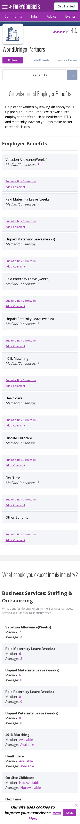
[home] (24, 8)
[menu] (5, 3)
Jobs (34, 16)
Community (13, 16)
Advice (51, 16)
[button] (12, 60)
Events (70, 16)
